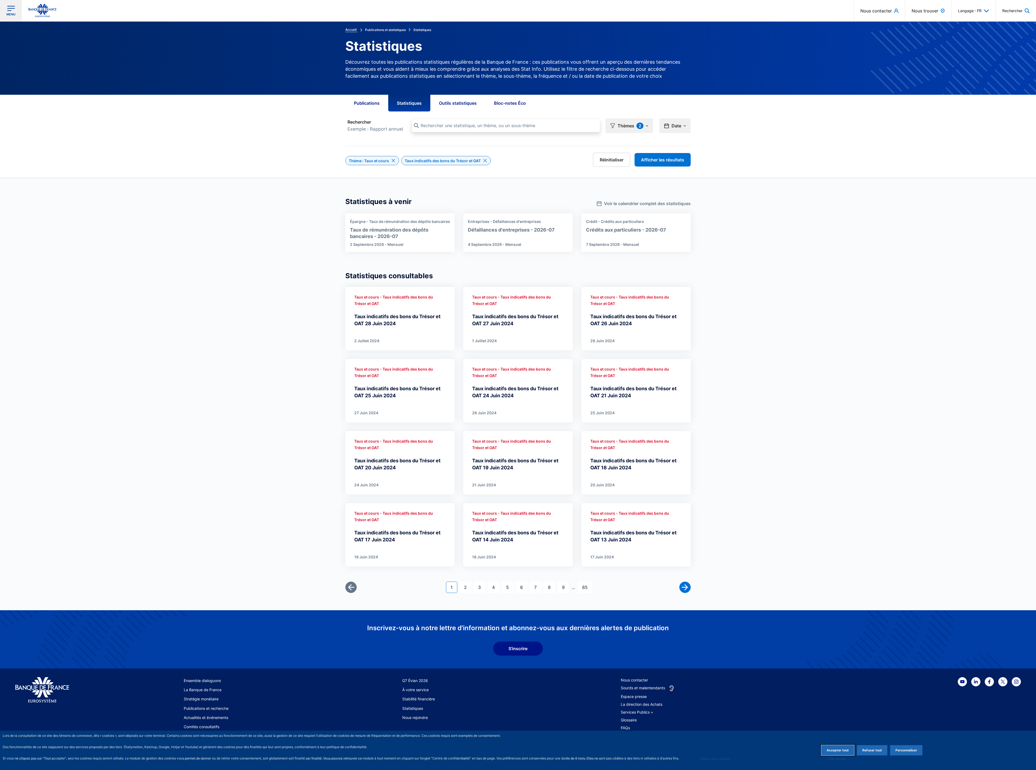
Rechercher (359, 122)
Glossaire (629, 720)
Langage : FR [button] (970, 10)
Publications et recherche (206, 708)
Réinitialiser (611, 159)
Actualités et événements (206, 717)
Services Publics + (637, 712)
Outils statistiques (458, 103)
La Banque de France (202, 689)
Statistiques (409, 103)
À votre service (415, 689)
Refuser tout (872, 750)
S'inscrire (518, 648)
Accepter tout (838, 750)
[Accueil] (68, 690)
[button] (1016, 10)
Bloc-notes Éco (510, 103)
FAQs (625, 727)
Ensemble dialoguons (202, 680)
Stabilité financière (418, 699)
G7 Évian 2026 (415, 680)
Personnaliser (906, 750)
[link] (644, 202)
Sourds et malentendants (643, 688)
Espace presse (634, 696)
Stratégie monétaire (201, 699)
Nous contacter (634, 680)
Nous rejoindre (415, 717)
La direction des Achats (641, 704)
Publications (367, 103)
